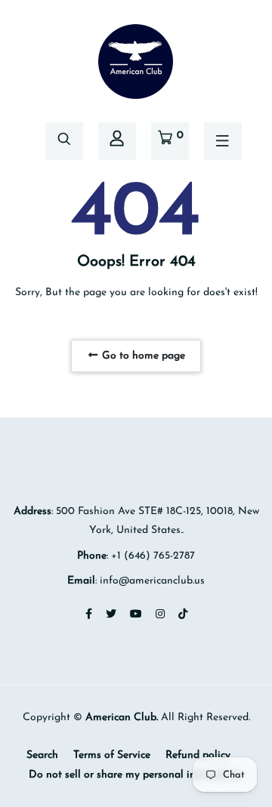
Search (42, 755)
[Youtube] (136, 615)
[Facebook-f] (89, 615)
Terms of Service (111, 755)
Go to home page (142, 356)
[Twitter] (111, 615)
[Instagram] (160, 615)
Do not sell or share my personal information (136, 775)
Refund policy (197, 755)
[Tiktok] (183, 615)
